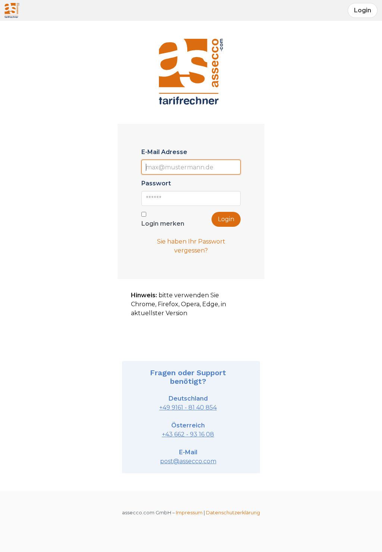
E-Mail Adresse (164, 152)
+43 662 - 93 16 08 (188, 434)
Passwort (156, 183)
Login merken (162, 223)
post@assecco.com (188, 461)
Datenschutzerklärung (233, 512)
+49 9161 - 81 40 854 (188, 407)
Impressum (189, 512)
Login (226, 219)
